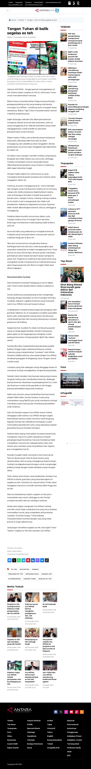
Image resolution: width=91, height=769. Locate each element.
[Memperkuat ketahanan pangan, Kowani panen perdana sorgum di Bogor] (63, 149)
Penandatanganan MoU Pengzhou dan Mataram (73, 380)
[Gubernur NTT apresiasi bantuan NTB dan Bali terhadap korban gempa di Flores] (63, 212)
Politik (30, 725)
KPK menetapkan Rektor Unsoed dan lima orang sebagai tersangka (75, 134)
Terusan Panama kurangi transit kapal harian (75, 120)
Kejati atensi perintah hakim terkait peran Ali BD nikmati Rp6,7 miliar (75, 231)
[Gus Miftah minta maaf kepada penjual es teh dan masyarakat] (32, 665)
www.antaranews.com (53, 2)
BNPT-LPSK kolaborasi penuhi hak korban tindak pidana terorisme (75, 56)
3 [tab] (72, 390)
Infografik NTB (53, 748)
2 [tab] (69, 390)
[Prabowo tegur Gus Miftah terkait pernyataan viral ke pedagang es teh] (14, 665)
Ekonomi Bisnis (33, 728)
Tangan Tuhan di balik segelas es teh (42, 20)
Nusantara (11, 740)
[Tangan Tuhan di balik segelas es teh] (72, 274)
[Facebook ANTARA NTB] (69, 2)
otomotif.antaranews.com (34, 5)
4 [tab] (75, 390)
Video (9, 736)
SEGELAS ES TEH (44, 579)
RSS (68, 755)
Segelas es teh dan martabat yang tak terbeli (14, 642)
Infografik (66, 393)
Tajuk (49, 725)
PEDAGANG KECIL (32, 574)
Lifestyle (31, 740)
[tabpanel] (72, 380)
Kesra (29, 748)
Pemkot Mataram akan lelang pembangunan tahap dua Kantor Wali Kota (75, 248)
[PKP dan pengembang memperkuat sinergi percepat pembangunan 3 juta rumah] (63, 37)
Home (13, 20)
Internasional (72, 725)
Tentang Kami (38, 2)
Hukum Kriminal (33, 721)
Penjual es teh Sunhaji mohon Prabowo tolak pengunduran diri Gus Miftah (13, 608)
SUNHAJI (35, 569)
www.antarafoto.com (15, 5)
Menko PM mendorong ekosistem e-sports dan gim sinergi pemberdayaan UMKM (74, 322)
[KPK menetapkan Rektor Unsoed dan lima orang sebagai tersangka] (63, 133)
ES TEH (14, 569)
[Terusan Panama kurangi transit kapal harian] (63, 121)
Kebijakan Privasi (74, 736)
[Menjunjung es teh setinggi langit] (32, 632)
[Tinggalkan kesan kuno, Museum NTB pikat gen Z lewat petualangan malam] (63, 192)
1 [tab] (65, 390)
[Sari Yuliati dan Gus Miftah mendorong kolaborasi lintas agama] (50, 665)
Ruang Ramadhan (54, 740)
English (50, 736)
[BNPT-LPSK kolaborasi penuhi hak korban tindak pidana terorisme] (63, 55)
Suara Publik (12, 744)
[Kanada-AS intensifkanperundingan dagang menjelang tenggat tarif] (63, 108)
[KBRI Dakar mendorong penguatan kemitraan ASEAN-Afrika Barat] (63, 89)
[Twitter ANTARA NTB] (74, 2)
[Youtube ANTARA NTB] (69, 4)
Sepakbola (31, 736)
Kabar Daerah (13, 748)
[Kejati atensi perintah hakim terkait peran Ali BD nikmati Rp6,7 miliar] (63, 231)
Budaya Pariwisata (35, 744)
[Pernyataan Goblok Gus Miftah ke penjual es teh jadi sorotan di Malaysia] (50, 632)
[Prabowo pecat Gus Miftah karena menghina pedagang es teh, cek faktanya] (32, 597)
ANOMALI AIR (47, 574)
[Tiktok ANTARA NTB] (74, 4)
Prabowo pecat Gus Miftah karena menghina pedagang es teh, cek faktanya (31, 611)
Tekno (50, 732)
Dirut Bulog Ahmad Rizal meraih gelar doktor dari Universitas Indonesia (71, 289)
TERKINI (65, 27)
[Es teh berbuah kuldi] (50, 597)
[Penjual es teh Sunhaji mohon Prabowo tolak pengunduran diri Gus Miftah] (14, 597)
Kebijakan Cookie (74, 740)
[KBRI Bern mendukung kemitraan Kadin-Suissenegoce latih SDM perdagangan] (63, 71)
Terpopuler (19, 2)
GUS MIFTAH (24, 569)
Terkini (10, 2)
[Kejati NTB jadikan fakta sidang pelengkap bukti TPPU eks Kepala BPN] (63, 173)
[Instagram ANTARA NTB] (78, 2)
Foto (63, 367)
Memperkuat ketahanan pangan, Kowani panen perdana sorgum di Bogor (75, 150)
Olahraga (31, 732)
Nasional (70, 721)
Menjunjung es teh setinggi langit (31, 642)
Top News (28, 2)
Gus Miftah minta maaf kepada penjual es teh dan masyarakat (31, 677)
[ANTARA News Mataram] (47, 10)
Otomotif (51, 728)
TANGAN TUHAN (29, 579)
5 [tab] (79, 390)
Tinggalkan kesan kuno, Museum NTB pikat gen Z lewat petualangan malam (73, 195)
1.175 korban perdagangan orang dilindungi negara (72, 433)
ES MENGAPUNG (14, 579)
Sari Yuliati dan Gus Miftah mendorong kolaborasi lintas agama (49, 677)
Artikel (21, 20)
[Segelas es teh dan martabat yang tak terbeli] (14, 632)
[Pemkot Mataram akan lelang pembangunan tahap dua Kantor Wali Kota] (63, 246)
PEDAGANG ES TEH (15, 574)
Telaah (50, 744)
